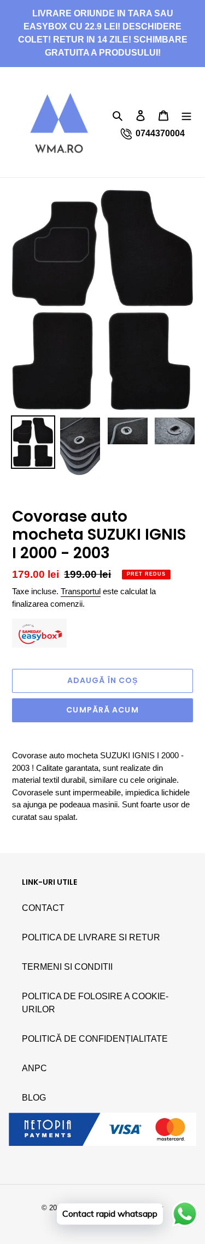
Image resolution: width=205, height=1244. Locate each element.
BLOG (34, 1097)
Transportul (81, 591)
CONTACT (43, 908)
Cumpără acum (102, 709)
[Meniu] (186, 115)
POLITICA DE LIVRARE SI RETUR (91, 937)
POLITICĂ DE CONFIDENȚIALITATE (95, 1038)
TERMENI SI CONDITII (67, 966)
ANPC (34, 1068)
